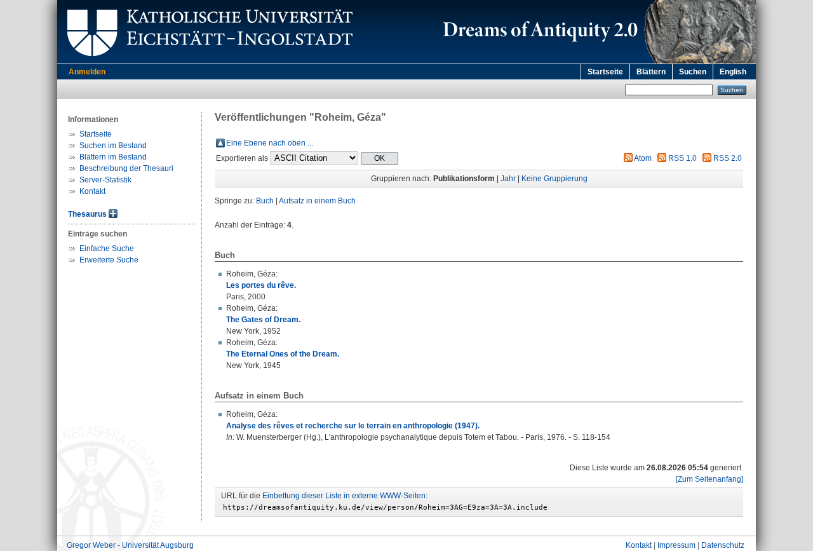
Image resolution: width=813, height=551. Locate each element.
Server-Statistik (105, 179)
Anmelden (87, 71)
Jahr (508, 178)
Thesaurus (87, 214)
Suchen (692, 71)
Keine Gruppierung (554, 178)
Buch (265, 200)
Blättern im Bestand (113, 157)
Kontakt (92, 191)
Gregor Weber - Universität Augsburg (130, 545)
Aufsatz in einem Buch (317, 200)
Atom (643, 158)
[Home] (597, 61)
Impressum (676, 545)
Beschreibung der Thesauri (126, 168)
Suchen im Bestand (113, 145)
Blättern (651, 71)
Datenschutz (722, 545)
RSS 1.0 (682, 158)
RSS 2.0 (727, 158)
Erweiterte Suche (108, 259)
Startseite (605, 71)
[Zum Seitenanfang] (709, 479)
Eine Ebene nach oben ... (269, 143)
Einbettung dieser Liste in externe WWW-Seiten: (344, 495)
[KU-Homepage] (208, 61)
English (733, 71)
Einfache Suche (106, 248)
